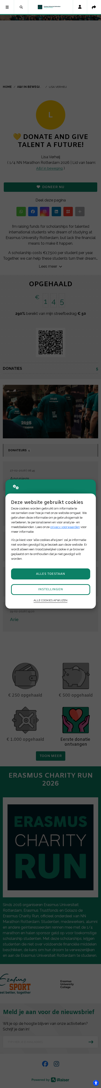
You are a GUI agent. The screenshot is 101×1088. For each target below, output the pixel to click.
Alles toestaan (50, 574)
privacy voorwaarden (65, 527)
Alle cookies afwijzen (50, 600)
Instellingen (50, 589)
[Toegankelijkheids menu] (96, 1083)
